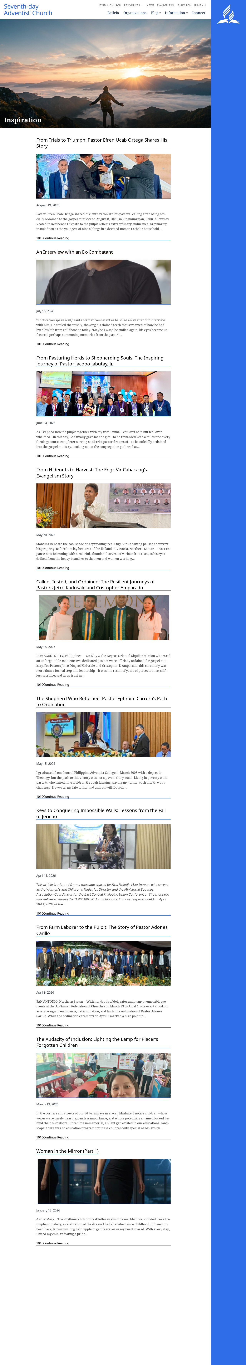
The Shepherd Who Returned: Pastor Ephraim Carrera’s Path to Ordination (101, 701)
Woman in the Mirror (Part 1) (67, 1151)
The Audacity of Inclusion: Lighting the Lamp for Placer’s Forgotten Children (97, 1042)
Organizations (134, 12)
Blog (154, 12)
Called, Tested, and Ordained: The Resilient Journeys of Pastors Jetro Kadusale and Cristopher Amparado (95, 585)
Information (175, 12)
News (150, 5)
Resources (132, 5)
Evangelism (166, 5)
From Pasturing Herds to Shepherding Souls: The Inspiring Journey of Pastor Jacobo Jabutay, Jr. (100, 361)
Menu (201, 5)
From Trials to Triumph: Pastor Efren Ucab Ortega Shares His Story (101, 143)
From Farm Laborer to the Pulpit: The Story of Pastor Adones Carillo (102, 930)
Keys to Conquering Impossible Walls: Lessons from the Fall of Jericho (101, 813)
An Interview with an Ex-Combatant (74, 252)
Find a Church (110, 5)
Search (185, 5)
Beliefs (113, 12)
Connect (198, 12)
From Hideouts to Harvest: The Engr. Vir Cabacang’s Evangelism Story (91, 473)
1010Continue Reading (52, 238)
